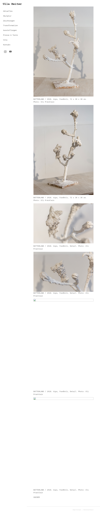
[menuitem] (13, 11)
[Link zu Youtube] (10, 51)
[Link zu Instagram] (5, 51)
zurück (36, 497)
